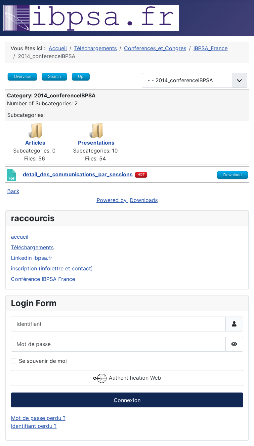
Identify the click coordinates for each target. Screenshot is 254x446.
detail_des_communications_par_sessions (78, 174)
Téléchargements (32, 247)
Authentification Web (134, 377)
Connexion (127, 400)
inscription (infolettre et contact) (52, 268)
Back (13, 191)
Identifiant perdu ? (34, 426)
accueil (19, 236)
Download (232, 175)
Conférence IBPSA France (43, 279)
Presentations (96, 142)
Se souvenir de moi (43, 361)
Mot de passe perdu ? (38, 418)
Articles (35, 142)
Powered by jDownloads (127, 200)
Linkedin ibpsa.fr (31, 258)
